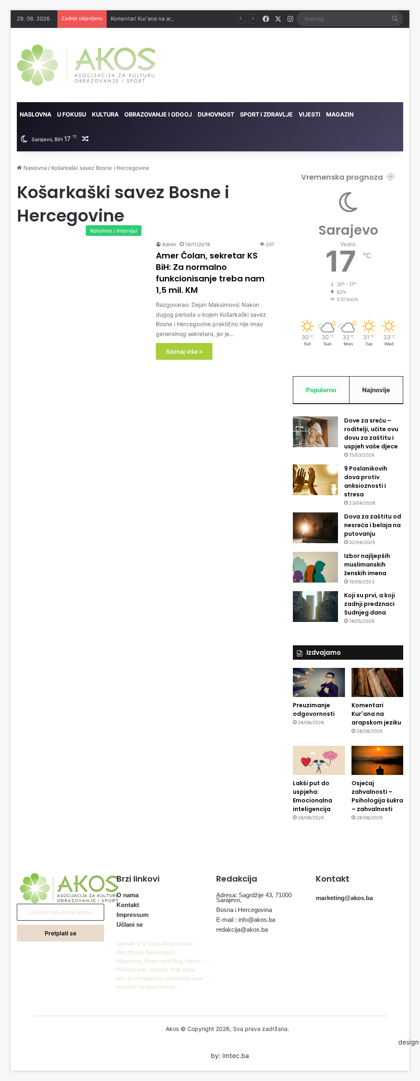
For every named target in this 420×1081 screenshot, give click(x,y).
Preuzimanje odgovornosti (314, 709)
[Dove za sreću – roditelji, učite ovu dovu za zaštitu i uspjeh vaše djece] (315, 431)
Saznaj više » (184, 351)
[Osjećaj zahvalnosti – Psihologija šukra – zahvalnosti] (378, 760)
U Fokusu (71, 114)
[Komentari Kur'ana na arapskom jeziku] (378, 682)
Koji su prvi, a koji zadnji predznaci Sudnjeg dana (369, 604)
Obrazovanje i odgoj (158, 114)
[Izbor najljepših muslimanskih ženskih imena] (315, 567)
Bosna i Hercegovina (244, 909)
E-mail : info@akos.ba (245, 919)
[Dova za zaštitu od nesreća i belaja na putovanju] (315, 527)
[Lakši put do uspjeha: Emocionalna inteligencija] (319, 760)
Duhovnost (216, 114)
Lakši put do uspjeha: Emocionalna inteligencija (312, 796)
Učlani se (129, 924)
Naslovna (35, 114)
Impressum (132, 914)
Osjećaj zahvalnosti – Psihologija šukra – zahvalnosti (377, 796)
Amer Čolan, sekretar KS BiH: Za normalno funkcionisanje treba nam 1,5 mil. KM (210, 273)
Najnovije (376, 390)
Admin (169, 244)
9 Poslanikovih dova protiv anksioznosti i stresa (365, 481)
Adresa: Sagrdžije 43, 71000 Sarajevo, (254, 897)
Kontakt (127, 904)
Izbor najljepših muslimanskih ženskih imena (367, 564)
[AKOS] (86, 65)
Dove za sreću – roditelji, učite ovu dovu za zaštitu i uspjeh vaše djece (371, 433)
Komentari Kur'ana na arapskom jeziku (159, 18)
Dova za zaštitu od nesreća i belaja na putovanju (372, 525)
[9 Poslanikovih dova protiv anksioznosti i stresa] (315, 479)
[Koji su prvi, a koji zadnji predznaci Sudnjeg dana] (315, 606)
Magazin (340, 114)
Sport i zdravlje (266, 114)
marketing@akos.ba (344, 897)
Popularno (321, 390)
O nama (127, 894)
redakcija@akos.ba (242, 929)
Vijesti (309, 114)
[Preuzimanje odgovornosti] (319, 682)
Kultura (105, 114)
